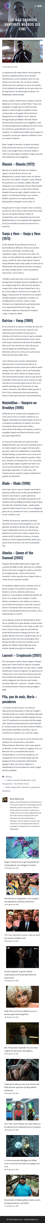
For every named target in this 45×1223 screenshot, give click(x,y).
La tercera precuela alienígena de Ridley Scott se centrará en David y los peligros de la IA (22, 1163)
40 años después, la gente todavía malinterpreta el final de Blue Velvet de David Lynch (20, 974)
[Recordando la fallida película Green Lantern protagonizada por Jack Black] (22, 1195)
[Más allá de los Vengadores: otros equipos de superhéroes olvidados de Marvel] (22, 893)
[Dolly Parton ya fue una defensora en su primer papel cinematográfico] (22, 1006)
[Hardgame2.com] (7, 6)
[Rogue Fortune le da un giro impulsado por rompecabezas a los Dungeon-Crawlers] (22, 857)
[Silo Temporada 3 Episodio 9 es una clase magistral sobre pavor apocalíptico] (22, 1042)
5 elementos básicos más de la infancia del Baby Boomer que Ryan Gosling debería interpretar (21, 1087)
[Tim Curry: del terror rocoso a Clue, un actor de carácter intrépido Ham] (22, 930)
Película (8, 776)
